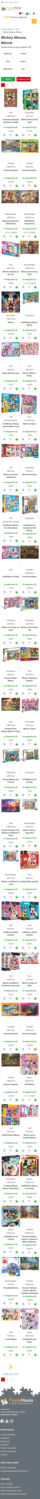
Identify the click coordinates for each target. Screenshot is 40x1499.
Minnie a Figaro (29, 424)
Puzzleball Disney (10, 1288)
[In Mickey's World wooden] (23, 948)
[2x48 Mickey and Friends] (4, 1252)
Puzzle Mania (7, 29)
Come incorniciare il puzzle (11, 1491)
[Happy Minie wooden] (23, 897)
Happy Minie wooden (29, 881)
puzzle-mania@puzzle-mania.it (13, 1412)
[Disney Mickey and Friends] (4, 795)
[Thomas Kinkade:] (4, 186)
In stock (23, 53)
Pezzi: (8, 61)
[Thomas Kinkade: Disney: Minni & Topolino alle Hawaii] (23, 1304)
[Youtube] (6, 1422)
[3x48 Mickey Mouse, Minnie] (23, 338)
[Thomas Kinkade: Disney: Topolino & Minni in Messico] (23, 1252)
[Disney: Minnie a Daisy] (23, 388)
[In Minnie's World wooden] (4, 948)
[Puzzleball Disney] (4, 1303)
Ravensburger (10, 214)
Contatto (4, 1455)
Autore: (23, 61)
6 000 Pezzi (29, 1233)
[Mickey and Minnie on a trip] (4, 897)
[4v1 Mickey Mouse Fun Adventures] (4, 541)
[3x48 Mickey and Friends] (23, 795)
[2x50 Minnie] (23, 1100)
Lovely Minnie (11, 1339)
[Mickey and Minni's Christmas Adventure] (4, 998)
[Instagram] (11, 1422)
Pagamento (5, 1441)
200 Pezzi (29, 167)
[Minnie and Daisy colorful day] (4, 490)
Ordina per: (8, 53)
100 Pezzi (11, 268)
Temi (17, 29)
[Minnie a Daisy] (23, 744)
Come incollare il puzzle (10, 1487)
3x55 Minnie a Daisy (10, 577)
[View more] (11, 106)
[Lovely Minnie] (4, 1355)
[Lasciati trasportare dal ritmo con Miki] (4, 135)
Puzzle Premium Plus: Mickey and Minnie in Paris (11, 832)
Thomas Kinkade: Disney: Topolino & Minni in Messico (29, 1239)
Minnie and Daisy (29, 474)
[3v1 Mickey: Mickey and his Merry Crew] (4, 439)
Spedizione (5, 1438)
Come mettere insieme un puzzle (13, 1494)
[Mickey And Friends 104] (23, 643)
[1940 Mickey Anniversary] (23, 236)
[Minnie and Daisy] (23, 490)
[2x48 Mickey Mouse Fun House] (23, 1201)
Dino (11, 265)
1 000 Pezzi (10, 116)
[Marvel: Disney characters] (23, 845)
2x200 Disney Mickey (11, 1135)
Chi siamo (5, 1445)
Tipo (23, 69)
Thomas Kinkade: (10, 170)
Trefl (10, 113)
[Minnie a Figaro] (23, 439)
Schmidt (11, 163)
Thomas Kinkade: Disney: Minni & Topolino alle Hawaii (29, 1290)
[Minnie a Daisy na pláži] (23, 998)
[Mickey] (4, 338)
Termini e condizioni (8, 1448)
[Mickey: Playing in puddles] (23, 693)
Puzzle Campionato (8, 1451)
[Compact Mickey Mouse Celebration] (4, 1201)
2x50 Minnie (29, 1084)
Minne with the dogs (10, 373)
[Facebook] (2, 1422)
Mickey (11, 322)
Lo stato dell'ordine (8, 1435)
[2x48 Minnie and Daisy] (23, 1355)
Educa (29, 1077)
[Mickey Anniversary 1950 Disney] (4, 236)
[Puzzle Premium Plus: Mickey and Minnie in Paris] (4, 846)
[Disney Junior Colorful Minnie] (23, 1150)
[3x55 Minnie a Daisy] (4, 592)
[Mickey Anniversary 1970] (23, 287)
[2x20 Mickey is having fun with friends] (23, 541)
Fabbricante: (8, 69)
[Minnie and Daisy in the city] (4, 287)
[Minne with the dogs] (4, 388)
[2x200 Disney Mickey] (4, 1150)
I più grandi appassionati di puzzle (14, 1471)
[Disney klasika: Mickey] (4, 693)
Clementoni (29, 113)
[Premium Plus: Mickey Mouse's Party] (4, 744)
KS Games (10, 315)
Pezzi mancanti (7, 1484)
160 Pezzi (11, 471)
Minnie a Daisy (29, 729)
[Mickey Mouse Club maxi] (23, 135)
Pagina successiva (10, 1374)
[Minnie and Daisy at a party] (4, 643)
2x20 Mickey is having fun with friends (29, 528)
